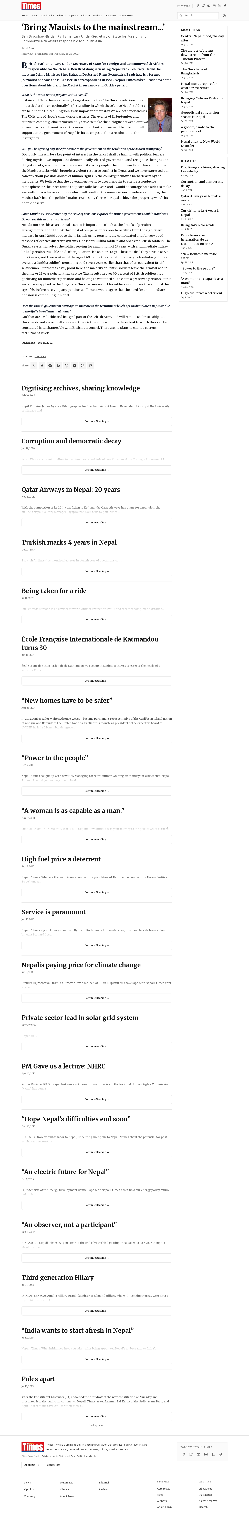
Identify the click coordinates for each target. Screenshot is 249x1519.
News (35, 15)
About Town (126, 15)
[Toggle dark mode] (224, 16)
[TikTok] (224, 6)
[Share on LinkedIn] (58, 365)
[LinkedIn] (219, 6)
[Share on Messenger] (50, 365)
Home (25, 15)
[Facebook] (197, 6)
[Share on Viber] (82, 365)
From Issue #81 (57, 53)
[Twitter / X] (203, 6)
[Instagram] (214, 6)
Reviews (97, 15)
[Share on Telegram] (74, 365)
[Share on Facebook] (42, 365)
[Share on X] (33, 365)
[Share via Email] (90, 365)
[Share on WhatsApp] (66, 365)
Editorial (61, 15)
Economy (111, 15)
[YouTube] (208, 6)
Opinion (73, 15)
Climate (85, 15)
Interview (28, 47)
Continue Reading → (97, 421)
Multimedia (47, 15)
